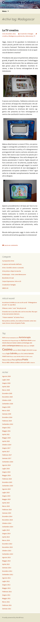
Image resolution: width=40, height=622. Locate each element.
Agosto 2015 (6, 489)
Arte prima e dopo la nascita (11, 271)
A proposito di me (8, 261)
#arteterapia (25, 337)
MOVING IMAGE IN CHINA (23, 356)
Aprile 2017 (6, 451)
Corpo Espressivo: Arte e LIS (11, 281)
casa (24, 346)
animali (34, 340)
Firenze (4, 353)
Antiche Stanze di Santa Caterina (12, 343)
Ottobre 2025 (6, 400)
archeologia (25, 343)
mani (4, 356)
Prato (25, 359)
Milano (11, 356)
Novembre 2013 (7, 547)
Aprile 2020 (6, 441)
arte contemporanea (11, 345)
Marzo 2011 (6, 602)
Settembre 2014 (7, 527)
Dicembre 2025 (7, 393)
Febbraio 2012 (7, 592)
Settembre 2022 (7, 424)
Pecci (14, 360)
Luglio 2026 (6, 380)
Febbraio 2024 (7, 421)
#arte (3, 338)
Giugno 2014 (6, 533)
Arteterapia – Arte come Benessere (14, 274)
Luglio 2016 (6, 469)
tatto (28, 362)
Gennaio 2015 (6, 513)
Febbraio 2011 (7, 605)
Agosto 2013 (6, 557)
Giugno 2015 (6, 496)
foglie (8, 353)
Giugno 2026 (6, 383)
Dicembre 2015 (7, 482)
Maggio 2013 (6, 561)
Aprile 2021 (6, 434)
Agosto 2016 (6, 465)
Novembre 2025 (7, 397)
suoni (24, 362)
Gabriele (13, 353)
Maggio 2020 (6, 438)
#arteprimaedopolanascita (12, 337)
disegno (24, 350)
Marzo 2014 (6, 540)
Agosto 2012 (6, 578)
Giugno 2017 (6, 448)
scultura (17, 362)
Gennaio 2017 (6, 458)
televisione (29, 36)
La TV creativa (10, 30)
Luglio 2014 (6, 530)
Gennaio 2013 (6, 568)
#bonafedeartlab (6, 340)
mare (8, 356)
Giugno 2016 (6, 472)
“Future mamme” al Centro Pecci (13, 317)
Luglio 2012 (6, 581)
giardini (19, 353)
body (21, 346)
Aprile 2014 (6, 537)
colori (28, 346)
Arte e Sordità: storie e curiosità (13, 268)
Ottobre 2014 (6, 523)
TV (34, 36)
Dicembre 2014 (7, 516)
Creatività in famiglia (26, 34)
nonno (30, 356)
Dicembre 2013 (7, 544)
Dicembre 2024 (7, 417)
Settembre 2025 (7, 404)
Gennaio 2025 (6, 414)
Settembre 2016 (7, 462)
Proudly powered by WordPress (13, 617)
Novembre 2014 (7, 520)
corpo (32, 345)
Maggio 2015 (6, 499)
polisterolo (21, 36)
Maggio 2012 (6, 588)
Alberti (29, 340)
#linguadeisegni (15, 340)
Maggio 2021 (6, 431)
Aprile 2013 (6, 564)
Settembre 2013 (7, 554)
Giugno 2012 (6, 585)
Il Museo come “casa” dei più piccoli (14, 308)
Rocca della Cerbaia (8, 362)
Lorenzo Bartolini (28, 353)
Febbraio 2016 (7, 479)
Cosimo (7, 349)
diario (19, 350)
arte (31, 343)
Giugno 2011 (6, 595)
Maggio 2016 (6, 475)
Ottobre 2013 (6, 551)
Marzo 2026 (6, 390)
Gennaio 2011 (6, 609)
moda (15, 356)
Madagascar (13, 36)
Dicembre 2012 (7, 571)
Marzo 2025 (6, 410)
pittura (19, 359)
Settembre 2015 (7, 486)
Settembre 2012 (7, 574)
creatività (15, 350)
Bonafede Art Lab (8, 278)
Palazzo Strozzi (6, 360)
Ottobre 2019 (6, 445)
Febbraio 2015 (7, 510)
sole (21, 362)
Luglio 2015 (6, 492)
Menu (4, 11)
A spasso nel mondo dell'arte (12, 264)
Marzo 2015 (6, 506)
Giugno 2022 (6, 428)
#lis (20, 340)
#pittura (24, 340)
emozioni (29, 350)
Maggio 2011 (6, 598)
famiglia (35, 350)
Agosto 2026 (6, 376)
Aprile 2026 (6, 387)
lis (22, 353)
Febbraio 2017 (7, 455)
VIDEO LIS (5, 288)
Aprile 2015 (6, 503)
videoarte (32, 362)
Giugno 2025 (6, 407)
